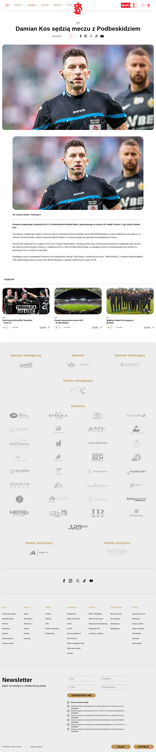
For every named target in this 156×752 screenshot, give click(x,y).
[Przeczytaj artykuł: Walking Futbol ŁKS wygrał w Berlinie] (130, 301)
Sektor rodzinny (138, 629)
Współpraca (115, 629)
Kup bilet (144, 747)
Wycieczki (136, 619)
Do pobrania (115, 619)
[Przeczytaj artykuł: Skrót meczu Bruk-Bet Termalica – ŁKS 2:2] (26, 301)
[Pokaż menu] (7, 5)
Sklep (45, 5)
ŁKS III (69, 629)
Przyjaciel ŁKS (94, 629)
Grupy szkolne (137, 624)
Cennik (48, 614)
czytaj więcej (74, 708)
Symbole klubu (8, 619)
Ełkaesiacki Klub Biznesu (98, 624)
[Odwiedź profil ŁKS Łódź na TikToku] (84, 581)
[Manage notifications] (150, 747)
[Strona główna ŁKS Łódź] (77, 8)
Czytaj (43, 327)
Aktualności (28, 619)
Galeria (26, 633)
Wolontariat (136, 633)
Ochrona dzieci (8, 643)
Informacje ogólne (9, 614)
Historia (5, 624)
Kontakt (70, 653)
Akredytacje (115, 624)
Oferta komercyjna (96, 619)
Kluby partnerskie (74, 648)
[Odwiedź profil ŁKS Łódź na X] (77, 581)
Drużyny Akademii (74, 633)
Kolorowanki (137, 643)
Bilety (19, 5)
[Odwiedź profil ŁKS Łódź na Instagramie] (70, 581)
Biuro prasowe (116, 614)
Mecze (58, 5)
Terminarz (27, 624)
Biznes (32, 5)
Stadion (5, 633)
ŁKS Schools (72, 638)
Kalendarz (6, 629)
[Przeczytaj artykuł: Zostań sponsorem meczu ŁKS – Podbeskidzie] (78, 301)
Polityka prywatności (36, 746)
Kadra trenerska (73, 619)
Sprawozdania (7, 638)
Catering (27, 638)
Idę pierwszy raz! (138, 614)
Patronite (135, 638)
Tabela (26, 629)
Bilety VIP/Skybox (95, 614)
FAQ (47, 624)
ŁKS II (69, 624)
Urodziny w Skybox (96, 633)
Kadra (26, 614)
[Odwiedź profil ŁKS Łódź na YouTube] (91, 581)
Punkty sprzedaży (52, 629)
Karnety (48, 619)
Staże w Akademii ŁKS (75, 643)
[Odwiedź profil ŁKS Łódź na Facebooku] (64, 581)
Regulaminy (50, 633)
